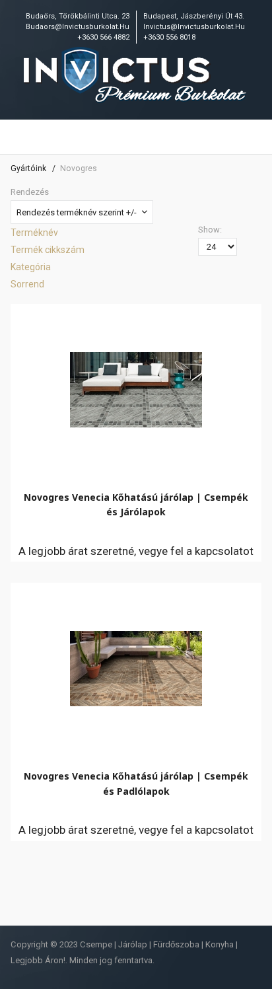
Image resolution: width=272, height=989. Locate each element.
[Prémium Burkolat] (136, 76)
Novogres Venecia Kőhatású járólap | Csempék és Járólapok (136, 504)
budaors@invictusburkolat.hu (77, 26)
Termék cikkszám (48, 249)
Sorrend (27, 284)
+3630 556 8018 (169, 37)
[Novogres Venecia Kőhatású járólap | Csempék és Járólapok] (136, 386)
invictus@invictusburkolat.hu (194, 26)
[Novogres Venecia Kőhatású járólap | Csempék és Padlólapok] (136, 665)
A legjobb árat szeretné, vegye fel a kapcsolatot (136, 551)
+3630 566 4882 (103, 37)
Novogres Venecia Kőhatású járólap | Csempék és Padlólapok (136, 783)
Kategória (31, 267)
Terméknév (34, 232)
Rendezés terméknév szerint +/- (77, 212)
